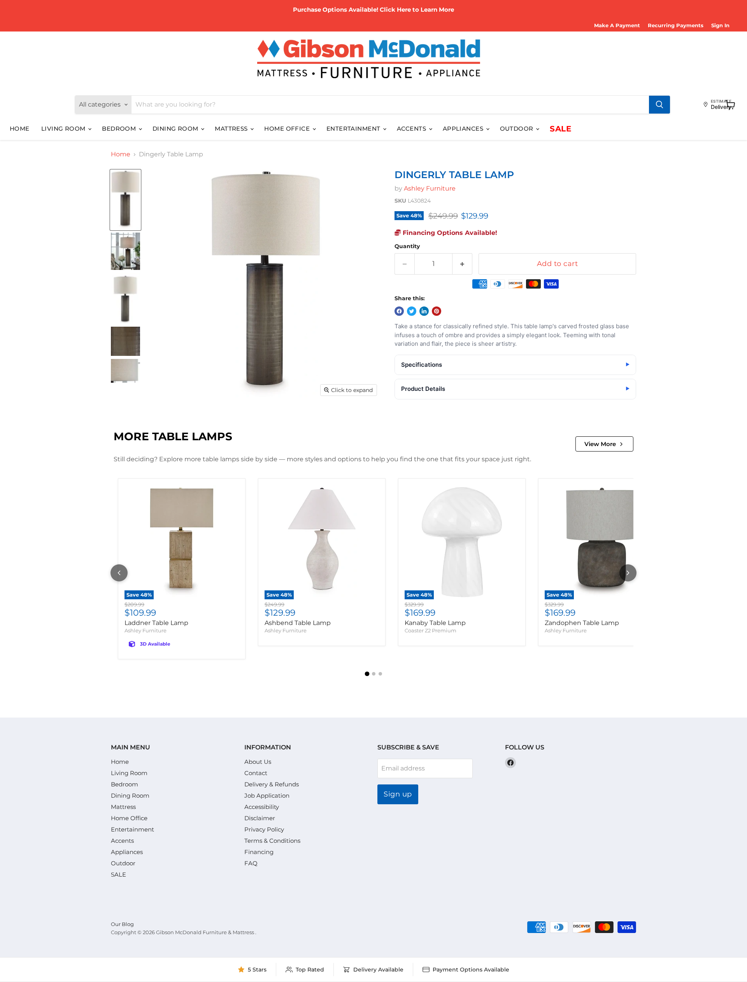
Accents (412, 128)
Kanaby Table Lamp (435, 623)
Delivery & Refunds (271, 784)
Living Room (64, 128)
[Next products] (628, 572)
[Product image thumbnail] (125, 251)
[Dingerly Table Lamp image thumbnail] (125, 200)
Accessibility (261, 806)
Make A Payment (617, 25)
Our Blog (122, 924)
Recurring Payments (675, 25)
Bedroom (120, 128)
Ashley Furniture (430, 188)
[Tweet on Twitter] (411, 311)
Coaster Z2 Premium (430, 630)
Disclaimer (259, 818)
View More (600, 444)
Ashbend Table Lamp (298, 623)
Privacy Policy (264, 829)
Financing (259, 852)
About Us (257, 761)
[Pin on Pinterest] (436, 311)
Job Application (266, 795)
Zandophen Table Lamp (582, 623)
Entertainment (354, 128)
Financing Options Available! (449, 232)
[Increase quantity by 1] (462, 264)
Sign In (720, 25)
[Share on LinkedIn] (424, 311)
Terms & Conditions (272, 840)
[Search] (659, 105)
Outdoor (517, 128)
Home (20, 128)
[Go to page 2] (373, 674)
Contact (255, 773)
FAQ (251, 863)
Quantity (407, 246)
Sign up (398, 794)
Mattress (232, 128)
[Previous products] (119, 572)
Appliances (464, 128)
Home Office (287, 128)
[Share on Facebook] (399, 311)
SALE (560, 128)
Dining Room (176, 128)
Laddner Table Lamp (156, 623)
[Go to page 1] (367, 673)
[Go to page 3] (380, 674)
